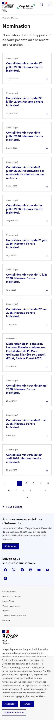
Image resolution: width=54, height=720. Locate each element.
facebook (5, 570)
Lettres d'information (11, 596)
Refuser (27, 704)
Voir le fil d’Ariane (10, 18)
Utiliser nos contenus (11, 606)
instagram (22, 570)
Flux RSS (5, 610)
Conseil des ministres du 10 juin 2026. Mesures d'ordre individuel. (26, 278)
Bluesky (47, 570)
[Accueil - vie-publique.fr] (26, 7)
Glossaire (6, 620)
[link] (4, 483)
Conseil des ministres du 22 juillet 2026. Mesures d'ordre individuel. (24, 101)
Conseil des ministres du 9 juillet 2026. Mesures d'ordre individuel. (24, 136)
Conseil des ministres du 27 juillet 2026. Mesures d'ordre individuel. (24, 67)
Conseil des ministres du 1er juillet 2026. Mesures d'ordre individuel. (24, 209)
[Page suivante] (45, 490)
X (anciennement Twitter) (14, 570)
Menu (50, 4)
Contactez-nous (9, 591)
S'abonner (10, 546)
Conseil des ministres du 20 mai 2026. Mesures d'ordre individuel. (26, 389)
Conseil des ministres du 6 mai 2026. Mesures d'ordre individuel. (26, 423)
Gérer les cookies (14, 712)
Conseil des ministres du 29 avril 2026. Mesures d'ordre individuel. (24, 458)
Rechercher (41, 4)
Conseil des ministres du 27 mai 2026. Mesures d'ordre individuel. (26, 312)
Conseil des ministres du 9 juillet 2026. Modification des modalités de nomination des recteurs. (25, 172)
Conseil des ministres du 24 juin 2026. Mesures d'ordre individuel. (26, 243)
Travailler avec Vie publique (14, 615)
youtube (39, 570)
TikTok (5, 578)
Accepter (9, 704)
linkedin (31, 570)
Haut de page (14, 507)
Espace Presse (8, 601)
